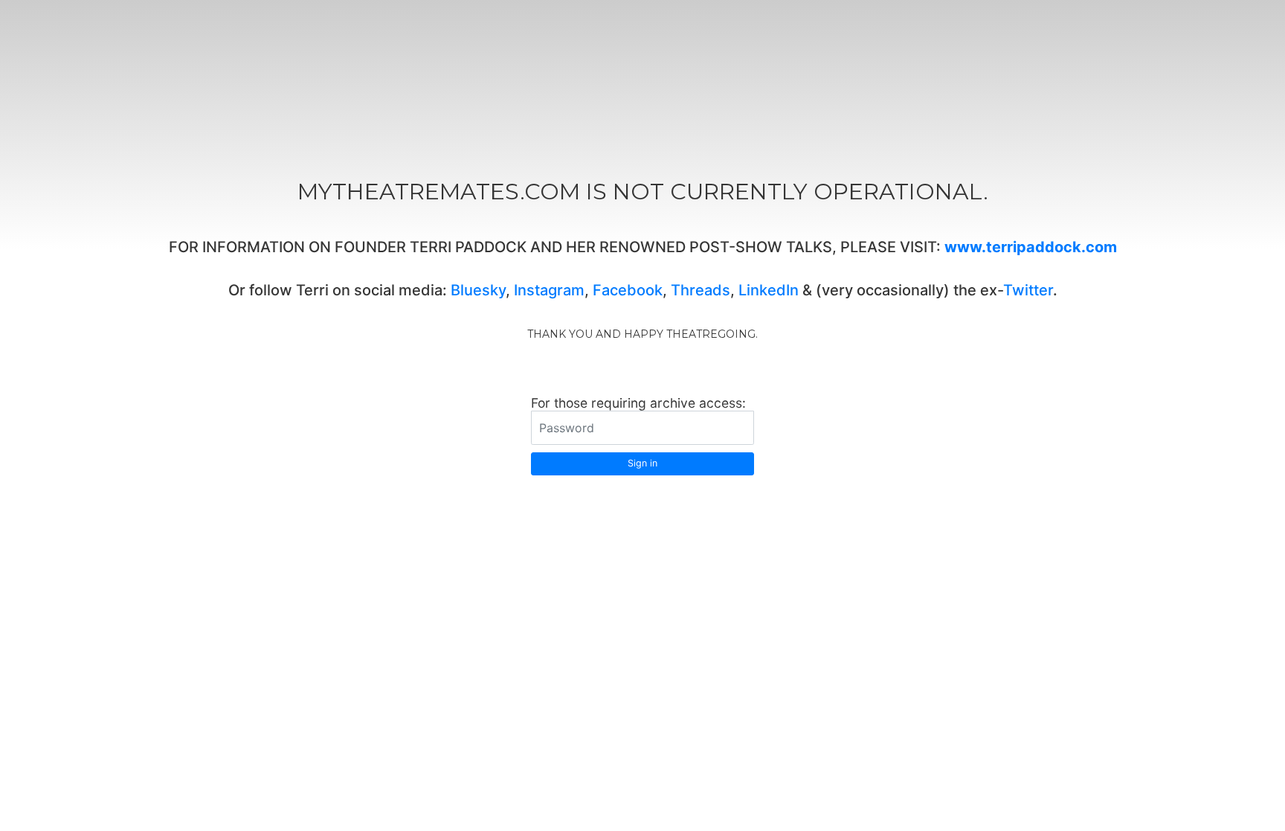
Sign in (642, 463)
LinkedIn (768, 290)
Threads (700, 290)
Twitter (1028, 290)
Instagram (549, 290)
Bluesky (478, 290)
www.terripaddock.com (1030, 247)
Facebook (628, 290)
